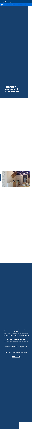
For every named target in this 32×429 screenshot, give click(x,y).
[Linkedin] (20, 1)
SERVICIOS (8, 4)
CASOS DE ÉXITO (20, 4)
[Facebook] (19, 1)
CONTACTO (29, 4)
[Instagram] (17, 1)
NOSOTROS (25, 4)
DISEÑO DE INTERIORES (14, 4)
